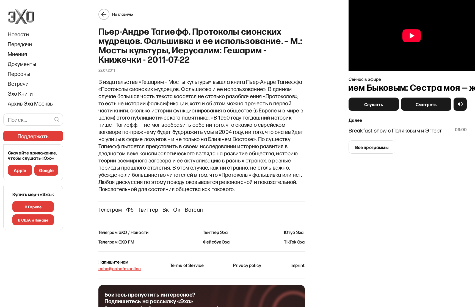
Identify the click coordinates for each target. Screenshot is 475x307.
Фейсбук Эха (216, 242)
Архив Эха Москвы (31, 103)
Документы (22, 63)
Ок (176, 209)
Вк (165, 209)
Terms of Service (187, 265)
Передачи (20, 44)
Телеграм (110, 209)
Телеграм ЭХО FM (116, 242)
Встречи (18, 83)
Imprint (298, 265)
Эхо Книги (20, 93)
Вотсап (194, 209)
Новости (18, 34)
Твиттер (148, 209)
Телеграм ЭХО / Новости (123, 232)
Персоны (19, 73)
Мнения (17, 53)
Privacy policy (247, 265)
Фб (130, 209)
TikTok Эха (294, 242)
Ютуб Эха (293, 232)
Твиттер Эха (215, 232)
